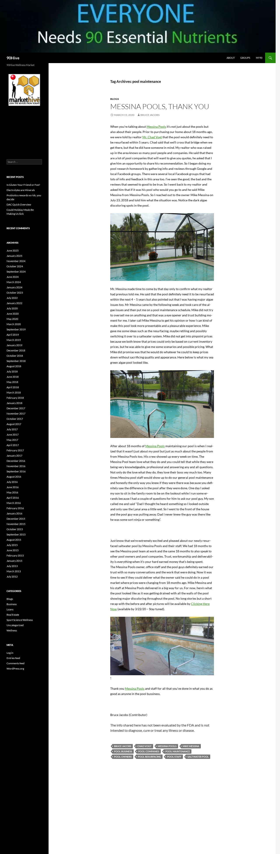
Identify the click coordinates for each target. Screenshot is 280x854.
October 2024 (15, 266)
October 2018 (15, 355)
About (231, 57)
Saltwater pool (198, 756)
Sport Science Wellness (20, 620)
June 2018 (13, 376)
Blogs (114, 99)
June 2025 (13, 250)
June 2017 (13, 434)
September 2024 (16, 271)
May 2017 (12, 439)
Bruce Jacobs (149, 115)
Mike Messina (191, 746)
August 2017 (14, 424)
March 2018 (14, 392)
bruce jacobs (122, 746)
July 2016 (12, 482)
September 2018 (16, 361)
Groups (245, 57)
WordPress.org (15, 668)
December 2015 (16, 518)
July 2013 (12, 566)
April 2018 (13, 387)
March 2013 (14, 571)
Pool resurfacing (149, 756)
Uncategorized (15, 625)
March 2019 (14, 340)
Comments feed (15, 663)
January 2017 (14, 455)
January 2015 (14, 560)
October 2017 (15, 418)
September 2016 (16, 471)
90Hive (13, 57)
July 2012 (12, 576)
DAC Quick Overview (19, 204)
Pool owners (123, 756)
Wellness (12, 630)
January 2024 (14, 287)
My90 (259, 57)
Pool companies (148, 751)
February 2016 (15, 508)
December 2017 (16, 408)
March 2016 (14, 503)
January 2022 (14, 303)
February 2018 (15, 397)
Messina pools (167, 746)
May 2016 (12, 492)
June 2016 (13, 487)
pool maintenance (177, 751)
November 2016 (16, 466)
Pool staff (174, 756)
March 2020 (14, 324)
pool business (123, 751)
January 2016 (14, 513)
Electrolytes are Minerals (21, 190)
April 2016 (13, 497)
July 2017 (12, 429)
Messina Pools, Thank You (159, 106)
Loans (10, 609)
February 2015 (15, 555)
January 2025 (14, 255)
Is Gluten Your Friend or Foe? (23, 184)
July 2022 (12, 297)
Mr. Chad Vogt (152, 137)
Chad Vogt (144, 746)
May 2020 (12, 319)
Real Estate (13, 614)
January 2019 (14, 345)
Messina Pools (156, 126)
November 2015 (16, 524)
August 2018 (14, 366)
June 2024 (13, 276)
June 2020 (13, 313)
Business (12, 604)
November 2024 (16, 261)
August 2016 (14, 476)
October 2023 (15, 292)
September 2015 (16, 534)
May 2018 (12, 382)
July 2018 (12, 371)
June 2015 (13, 550)
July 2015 (12, 545)
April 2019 (13, 334)
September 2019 (16, 329)
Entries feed (13, 658)
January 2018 (14, 403)
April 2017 (13, 445)
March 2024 (14, 282)
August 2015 (14, 539)
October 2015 (15, 529)
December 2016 (16, 460)
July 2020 (12, 308)
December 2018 (16, 350)
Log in (10, 652)
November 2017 (16, 413)
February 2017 (15, 450)
